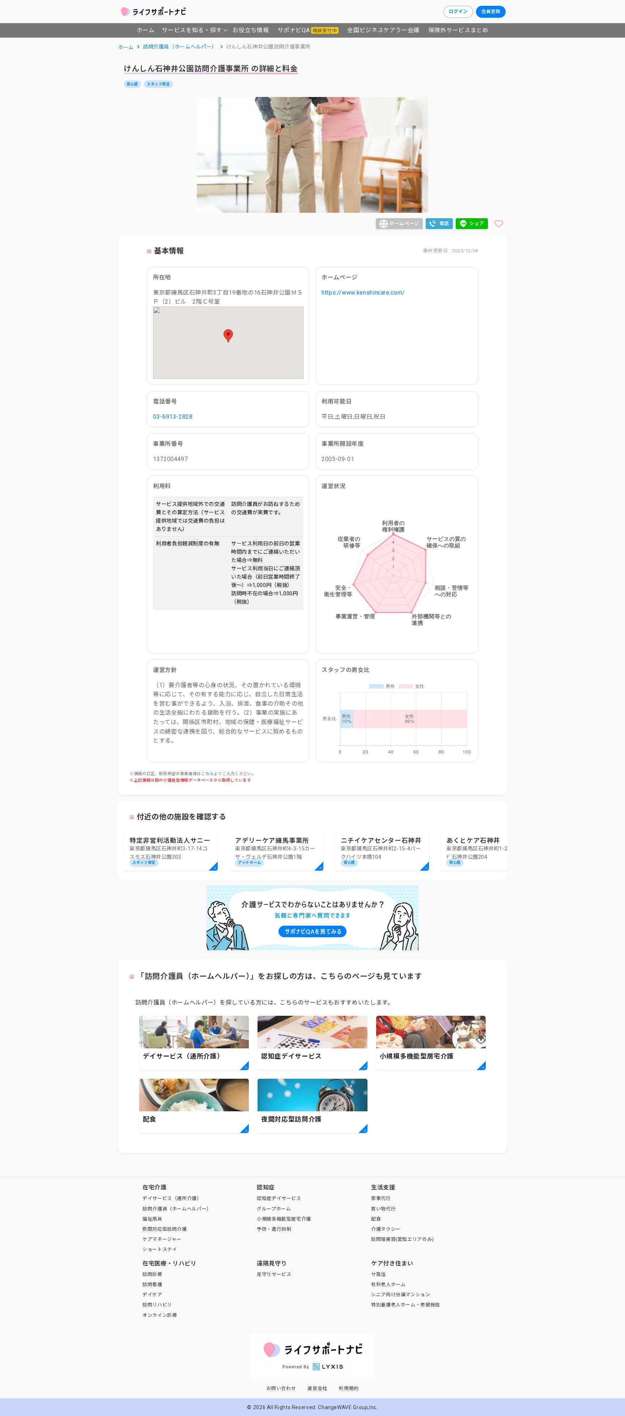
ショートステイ (160, 1249)
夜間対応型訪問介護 (165, 1229)
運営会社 (317, 1388)
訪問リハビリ (157, 1304)
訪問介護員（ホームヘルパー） (177, 1209)
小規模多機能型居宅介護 (284, 1219)
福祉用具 (152, 1219)
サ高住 (378, 1274)
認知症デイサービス (279, 1198)
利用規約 (349, 1388)
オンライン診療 (160, 1315)
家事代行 (381, 1198)
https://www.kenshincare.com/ (363, 292)
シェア (476, 223)
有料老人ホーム (388, 1284)
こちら (207, 774)
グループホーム (274, 1209)
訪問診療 (152, 1274)
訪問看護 (152, 1284)
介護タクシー (386, 1229)
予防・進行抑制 (274, 1229)
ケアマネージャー (162, 1239)
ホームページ (404, 223)
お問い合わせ (281, 1388)
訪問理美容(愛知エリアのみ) (402, 1239)
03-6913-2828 (173, 416)
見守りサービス (274, 1274)
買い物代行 (383, 1209)
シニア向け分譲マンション (400, 1294)
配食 (376, 1219)
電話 (444, 223)
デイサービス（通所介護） (172, 1198)
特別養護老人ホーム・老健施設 (405, 1304)
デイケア (152, 1294)
